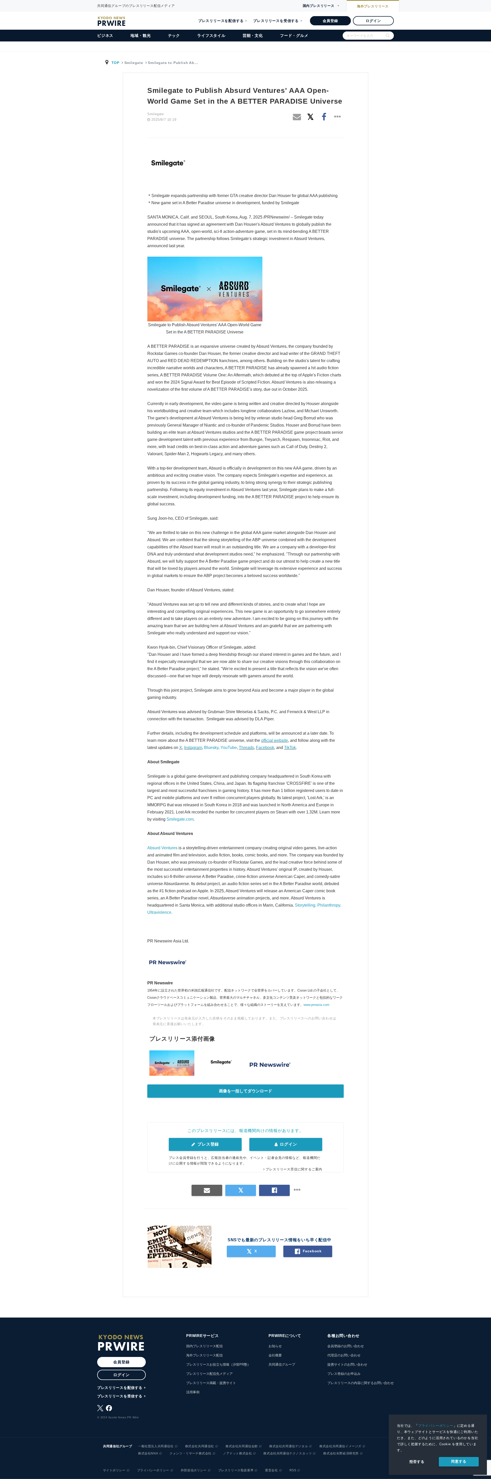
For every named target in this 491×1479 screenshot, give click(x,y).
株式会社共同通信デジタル (288, 1446)
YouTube (228, 747)
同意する (458, 1461)
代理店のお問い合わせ (344, 1355)
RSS (292, 1470)
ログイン (373, 21)
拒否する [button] (417, 1462)
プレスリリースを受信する (276, 21)
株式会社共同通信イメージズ (340, 1446)
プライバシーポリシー (435, 1426)
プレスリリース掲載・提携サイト (211, 1383)
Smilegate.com (180, 819)
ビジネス (105, 35)
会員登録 (330, 21)
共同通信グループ (282, 1364)
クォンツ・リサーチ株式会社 (190, 1453)
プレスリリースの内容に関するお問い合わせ (360, 1383)
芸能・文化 (253, 35)
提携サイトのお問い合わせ (347, 1364)
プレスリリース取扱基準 (236, 1470)
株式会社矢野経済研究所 (341, 1453)
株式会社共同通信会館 (242, 1446)
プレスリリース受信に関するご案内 (294, 1169)
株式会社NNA (148, 1453)
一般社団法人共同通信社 (156, 1446)
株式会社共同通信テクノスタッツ (287, 1453)
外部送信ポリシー (194, 1470)
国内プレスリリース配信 (204, 1346)
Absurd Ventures (162, 848)
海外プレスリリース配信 (204, 1355)
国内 (318, 6)
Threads (246, 747)
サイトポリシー (114, 1470)
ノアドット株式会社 (237, 1453)
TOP (115, 63)
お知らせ (275, 1346)
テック (174, 35)
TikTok (290, 747)
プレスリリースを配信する (221, 21)
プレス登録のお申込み (344, 1374)
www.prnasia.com (316, 1005)
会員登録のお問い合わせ (345, 1346)
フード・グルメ (294, 35)
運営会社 (271, 1470)
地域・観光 (140, 35)
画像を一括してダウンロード (245, 1091)
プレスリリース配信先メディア (209, 1374)
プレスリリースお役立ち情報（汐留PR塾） (218, 1364)
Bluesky (211, 747)
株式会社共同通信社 (199, 1446)
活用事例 (192, 1392)
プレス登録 (207, 1144)
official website (274, 740)
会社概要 (275, 1355)
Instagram (193, 747)
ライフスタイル (211, 35)
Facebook (265, 747)
